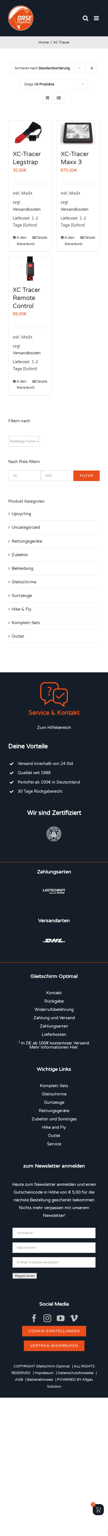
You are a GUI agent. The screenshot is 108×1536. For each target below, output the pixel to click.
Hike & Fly (21, 609)
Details (41, 238)
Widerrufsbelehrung (54, 1009)
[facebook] (34, 1318)
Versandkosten (27, 209)
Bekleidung (22, 568)
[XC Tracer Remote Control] (30, 268)
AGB (19, 1379)
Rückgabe (54, 1001)
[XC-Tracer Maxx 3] (77, 133)
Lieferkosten (54, 1034)
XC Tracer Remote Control (26, 297)
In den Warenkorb (23, 241)
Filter (86, 476)
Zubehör (20, 554)
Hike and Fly (54, 1127)
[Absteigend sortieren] (91, 68)
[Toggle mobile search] (85, 18)
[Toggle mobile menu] (97, 18)
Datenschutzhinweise (75, 1373)
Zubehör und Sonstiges (54, 1119)
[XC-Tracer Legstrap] (30, 133)
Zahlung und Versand (54, 1017)
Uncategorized (26, 527)
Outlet (18, 636)
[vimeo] (74, 1318)
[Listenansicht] (58, 98)
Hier (74, 1047)
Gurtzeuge (22, 595)
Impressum (44, 1373)
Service (54, 1143)
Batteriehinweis (40, 1379)
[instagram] (47, 1318)
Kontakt (54, 992)
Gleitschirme (24, 581)
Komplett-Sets (26, 622)
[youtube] (61, 1318)
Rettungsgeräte (27, 541)
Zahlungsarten (54, 1026)
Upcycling (21, 513)
